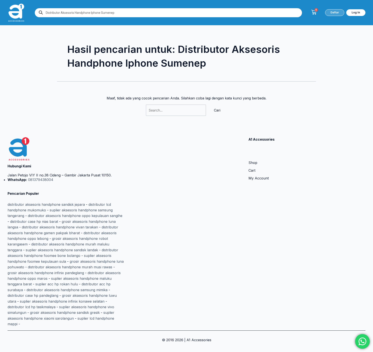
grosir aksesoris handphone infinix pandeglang (46, 273)
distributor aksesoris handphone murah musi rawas (70, 267)
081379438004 (40, 180)
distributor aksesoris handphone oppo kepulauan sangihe (75, 216)
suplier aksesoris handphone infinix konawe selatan (62, 301)
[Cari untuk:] (176, 110)
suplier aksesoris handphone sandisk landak (62, 250)
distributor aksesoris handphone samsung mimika (67, 290)
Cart (251, 170)
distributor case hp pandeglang (33, 295)
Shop (252, 162)
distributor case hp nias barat (34, 221)
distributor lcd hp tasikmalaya (31, 307)
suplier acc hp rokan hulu (56, 284)
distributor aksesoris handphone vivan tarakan (60, 227)
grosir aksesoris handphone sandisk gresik (65, 312)
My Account (258, 178)
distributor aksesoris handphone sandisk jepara (46, 204)
